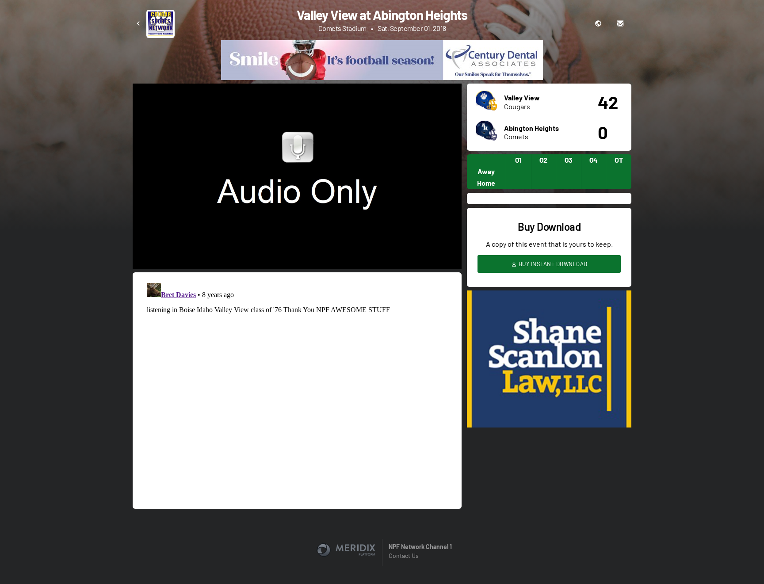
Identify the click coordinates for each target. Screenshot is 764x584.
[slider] (297, 237)
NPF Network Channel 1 (420, 546)
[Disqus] (297, 389)
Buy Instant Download (552, 263)
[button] (300, 179)
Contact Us (404, 555)
